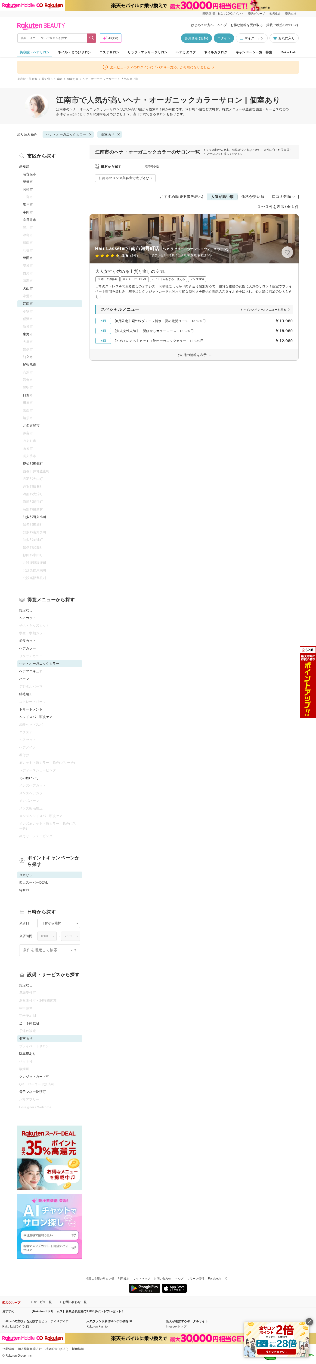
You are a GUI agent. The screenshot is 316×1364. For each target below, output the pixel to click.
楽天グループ (256, 13)
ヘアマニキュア (31, 671)
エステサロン (109, 52)
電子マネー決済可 (32, 1092)
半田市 (28, 212)
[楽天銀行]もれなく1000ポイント (223, 13)
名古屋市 (29, 174)
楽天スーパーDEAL (33, 882)
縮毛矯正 (26, 694)
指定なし (26, 610)
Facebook (214, 1278)
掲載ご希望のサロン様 (282, 25)
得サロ (24, 890)
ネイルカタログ (215, 52)
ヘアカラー (27, 648)
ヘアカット (27, 618)
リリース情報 (195, 1278)
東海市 (28, 334)
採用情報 (78, 1349)
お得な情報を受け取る (246, 25)
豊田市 (28, 258)
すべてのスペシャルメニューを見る (263, 309)
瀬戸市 (28, 204)
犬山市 (28, 288)
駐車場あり (27, 1054)
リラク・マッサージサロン (148, 52)
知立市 (28, 357)
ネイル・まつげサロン (74, 52)
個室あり (72, 79)
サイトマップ (141, 1278)
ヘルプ (222, 25)
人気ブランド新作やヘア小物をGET (111, 1321)
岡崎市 (28, 189)
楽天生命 (275, 13)
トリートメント (31, 709)
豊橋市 (28, 182)
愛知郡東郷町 (33, 463)
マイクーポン (254, 38)
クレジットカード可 (34, 1076)
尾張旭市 (29, 364)
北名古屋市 (31, 425)
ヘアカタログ (186, 52)
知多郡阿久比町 (34, 517)
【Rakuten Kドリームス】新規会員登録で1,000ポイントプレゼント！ (77, 1311)
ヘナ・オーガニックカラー (100, 79)
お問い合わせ (162, 1278)
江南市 (58, 79)
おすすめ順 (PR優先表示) (181, 197)
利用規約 (123, 1278)
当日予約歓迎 (29, 1023)
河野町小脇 (152, 166)
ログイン (223, 38)
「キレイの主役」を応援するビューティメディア (35, 1321)
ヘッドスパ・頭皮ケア (36, 717)
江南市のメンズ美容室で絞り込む (124, 178)
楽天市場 (290, 13)
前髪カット (27, 641)
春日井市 (29, 220)
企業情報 (8, 1349)
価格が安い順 (253, 197)
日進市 (28, 395)
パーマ (24, 679)
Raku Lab (288, 52)
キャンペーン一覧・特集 (254, 52)
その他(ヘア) (28, 778)
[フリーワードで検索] (91, 38)
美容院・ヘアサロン (35, 52)
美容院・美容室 (27, 79)
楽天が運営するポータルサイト (187, 1321)
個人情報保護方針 (30, 1349)
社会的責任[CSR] (56, 1349)
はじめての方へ (202, 25)
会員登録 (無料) (196, 38)
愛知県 (46, 79)
